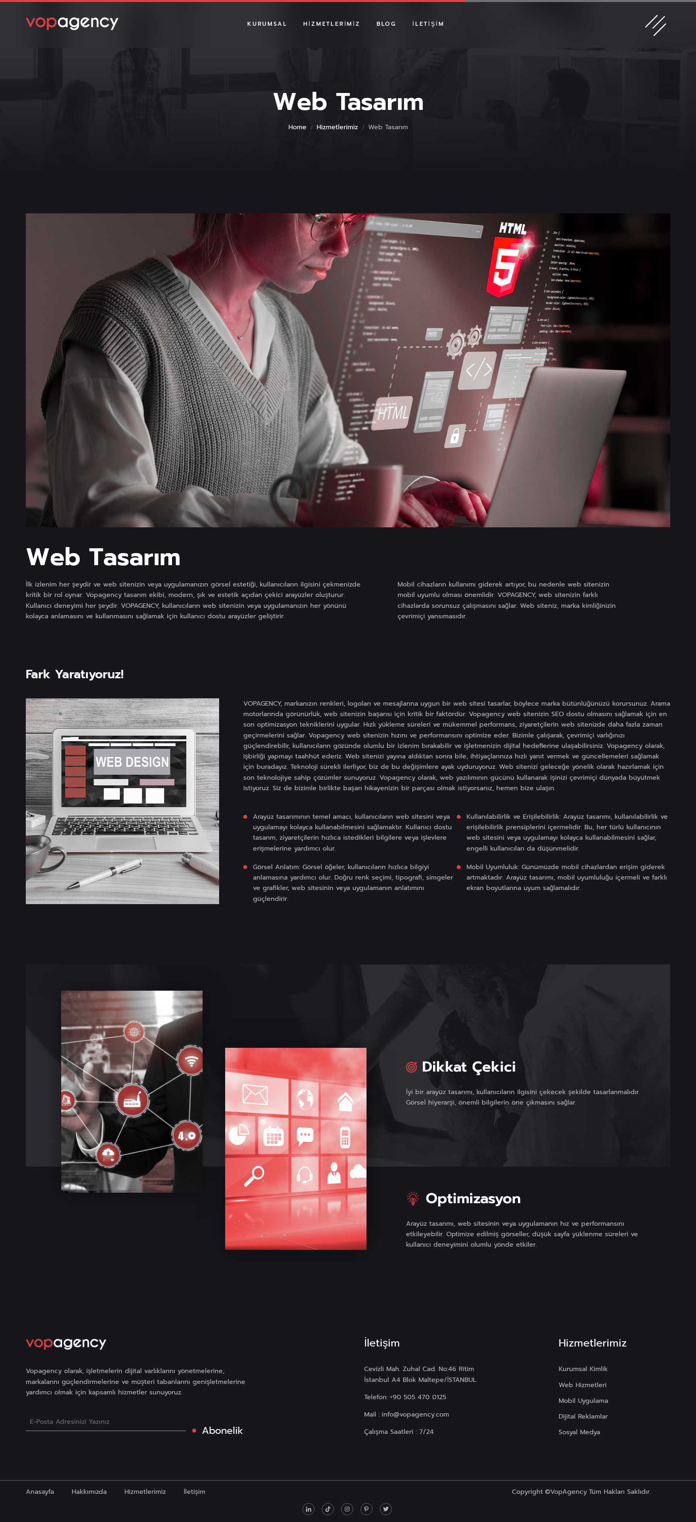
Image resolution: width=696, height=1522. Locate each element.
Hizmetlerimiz (337, 127)
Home (297, 127)
